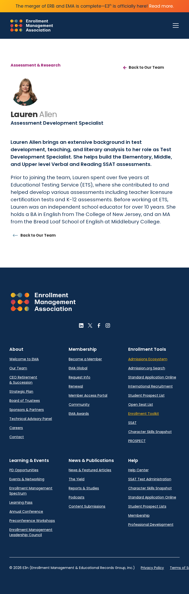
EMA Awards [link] (79, 413)
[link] (31, 25)
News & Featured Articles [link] (90, 470)
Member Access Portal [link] (88, 395)
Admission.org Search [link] (146, 368)
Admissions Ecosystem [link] (147, 359)
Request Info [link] (79, 377)
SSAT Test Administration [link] (149, 479)
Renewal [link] (76, 386)
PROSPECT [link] (137, 440)
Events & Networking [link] (26, 479)
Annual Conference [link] (26, 511)
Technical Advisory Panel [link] (30, 418)
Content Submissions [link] (87, 506)
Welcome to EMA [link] (24, 359)
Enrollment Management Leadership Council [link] (30, 532)
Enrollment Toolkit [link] (143, 413)
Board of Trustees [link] (24, 400)
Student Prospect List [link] (146, 395)
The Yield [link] (76, 479)
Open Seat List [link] (140, 404)
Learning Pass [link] (20, 502)
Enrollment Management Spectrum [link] (30, 491)
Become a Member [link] (85, 359)
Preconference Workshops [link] (32, 520)
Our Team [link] (18, 368)
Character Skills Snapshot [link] (150, 431)
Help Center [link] (138, 470)
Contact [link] (16, 436)
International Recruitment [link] (150, 386)
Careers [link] (16, 427)
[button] (175, 25)
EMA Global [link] (78, 368)
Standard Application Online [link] (152, 377)
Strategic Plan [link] (21, 391)
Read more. (161, 6)
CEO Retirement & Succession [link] (23, 380)
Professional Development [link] (150, 524)
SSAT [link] (132, 422)
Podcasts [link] (76, 497)
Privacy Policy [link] (152, 567)
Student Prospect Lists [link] (147, 506)
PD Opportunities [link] (23, 470)
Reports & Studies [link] (84, 488)
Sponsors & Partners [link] (26, 409)
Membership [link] (139, 515)
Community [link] (79, 404)
